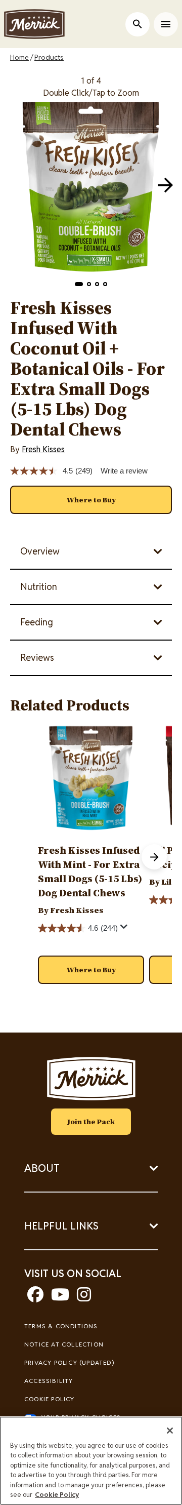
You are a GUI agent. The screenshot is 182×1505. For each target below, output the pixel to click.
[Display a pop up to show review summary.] (125, 929)
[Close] (170, 1430)
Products (49, 57)
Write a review (124, 470)
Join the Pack (91, 1122)
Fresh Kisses (43, 449)
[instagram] (84, 1297)
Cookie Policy (49, 1399)
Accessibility (48, 1380)
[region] (91, 1460)
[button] (79, 284)
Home (19, 57)
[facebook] (35, 1297)
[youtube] (60, 1297)
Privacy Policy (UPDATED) (69, 1362)
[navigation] (165, 184)
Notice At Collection (64, 1344)
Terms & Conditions (61, 1326)
